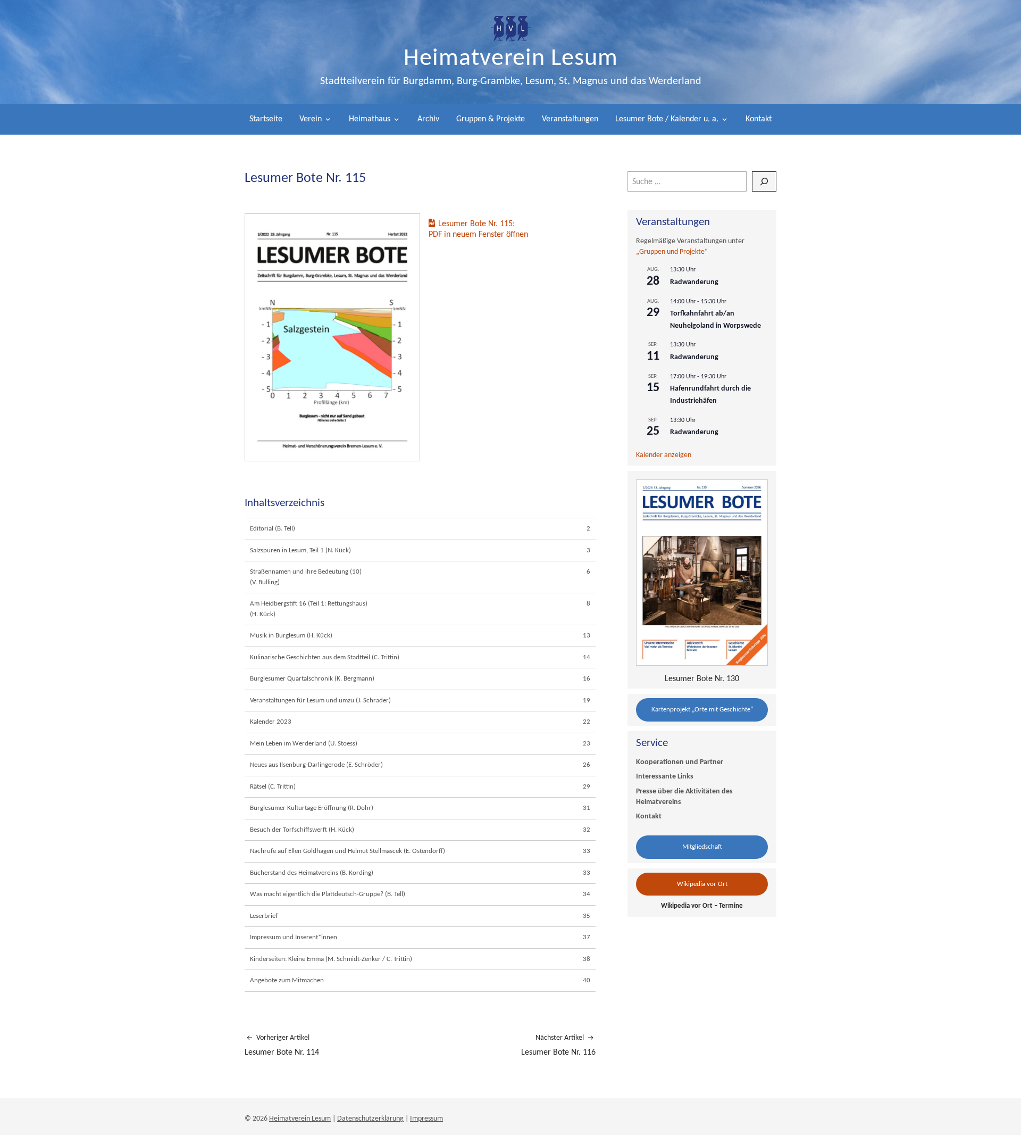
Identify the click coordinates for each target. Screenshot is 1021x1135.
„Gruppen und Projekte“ (672, 252)
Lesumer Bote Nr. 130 (702, 679)
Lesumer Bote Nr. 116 (558, 1045)
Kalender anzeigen (663, 455)
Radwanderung (694, 282)
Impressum (426, 1119)
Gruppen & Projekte (490, 119)
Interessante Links (664, 777)
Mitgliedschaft (702, 846)
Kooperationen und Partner (679, 762)
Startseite (265, 119)
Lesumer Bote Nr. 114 (282, 1045)
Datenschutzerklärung (370, 1119)
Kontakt (759, 119)
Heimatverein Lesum (511, 58)
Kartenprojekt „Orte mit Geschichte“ (702, 709)
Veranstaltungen (570, 119)
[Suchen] (764, 181)
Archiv (428, 119)
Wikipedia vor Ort (702, 884)
